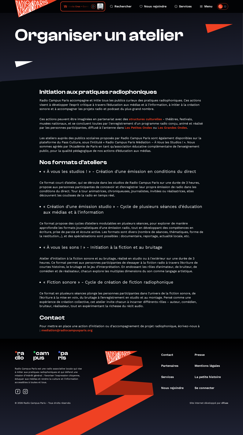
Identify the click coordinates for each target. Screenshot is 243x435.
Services (185, 6)
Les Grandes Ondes (172, 127)
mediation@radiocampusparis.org (66, 330)
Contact (167, 355)
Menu (208, 6)
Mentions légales (207, 366)
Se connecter (204, 388)
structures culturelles (145, 119)
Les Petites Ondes (138, 127)
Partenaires (169, 366)
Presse (200, 355)
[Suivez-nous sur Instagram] (25, 392)
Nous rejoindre (155, 6)
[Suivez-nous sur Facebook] (18, 392)
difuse (224, 403)
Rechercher (123, 6)
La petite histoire (208, 377)
